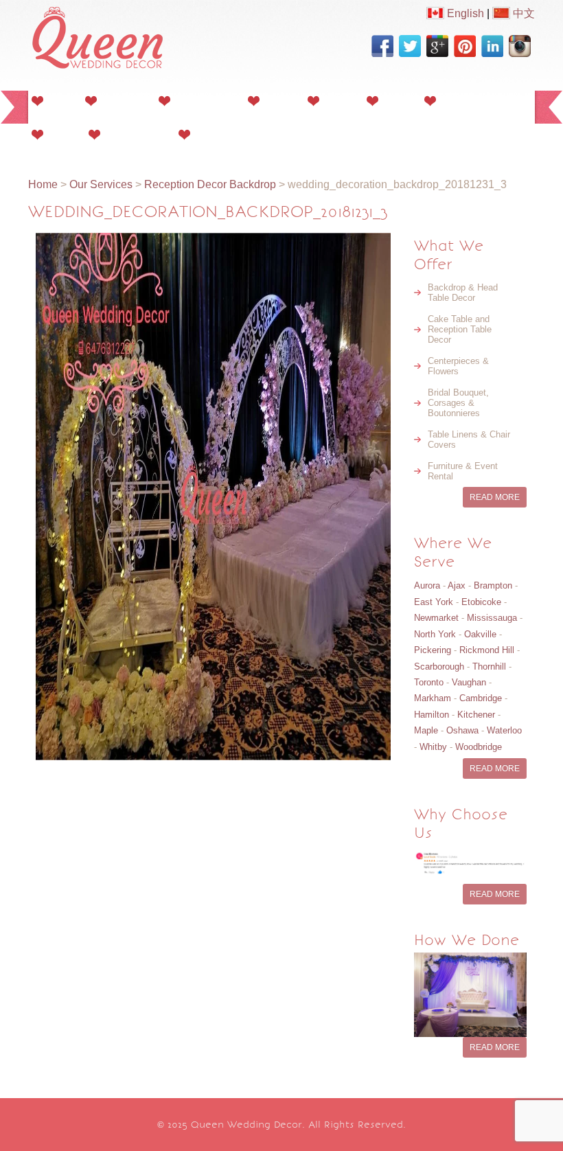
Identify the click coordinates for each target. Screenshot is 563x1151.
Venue (61, 134)
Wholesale (464, 100)
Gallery (279, 100)
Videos (338, 100)
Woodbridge (478, 747)
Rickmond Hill (486, 650)
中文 (522, 13)
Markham (432, 698)
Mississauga (492, 618)
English (464, 13)
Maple (426, 730)
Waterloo (504, 730)
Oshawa (462, 730)
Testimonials (135, 134)
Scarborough (439, 666)
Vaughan (469, 682)
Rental (397, 100)
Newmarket (436, 618)
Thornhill (489, 666)
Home (60, 100)
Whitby (433, 747)
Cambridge (480, 698)
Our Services (205, 100)
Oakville (480, 634)
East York (433, 602)
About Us (123, 100)
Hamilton (431, 714)
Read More (495, 497)
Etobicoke (481, 602)
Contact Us (222, 134)
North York (435, 634)
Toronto (429, 682)
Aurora (427, 585)
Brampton (493, 585)
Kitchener (476, 714)
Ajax (457, 585)
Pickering (432, 650)
